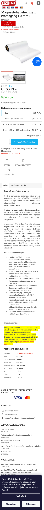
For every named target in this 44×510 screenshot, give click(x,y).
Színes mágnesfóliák (24, 353)
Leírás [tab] (5, 185)
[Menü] (38, 3)
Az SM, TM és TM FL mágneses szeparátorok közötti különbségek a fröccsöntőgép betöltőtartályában (19, 472)
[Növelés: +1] (10, 140)
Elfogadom (31, 504)
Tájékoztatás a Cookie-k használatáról (16, 435)
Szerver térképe (7, 429)
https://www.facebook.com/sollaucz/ (20, 418)
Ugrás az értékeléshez (10, 29)
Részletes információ (9, 153)
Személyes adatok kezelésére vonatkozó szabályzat (21, 446)
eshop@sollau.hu (12, 411)
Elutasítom (11, 504)
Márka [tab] (23, 185)
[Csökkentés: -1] (10, 143)
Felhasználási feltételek (10, 440)
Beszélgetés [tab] (14, 185)
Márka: (9, 32)
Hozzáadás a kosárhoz (26, 142)
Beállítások (21, 496)
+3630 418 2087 (11, 414)
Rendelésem (6, 452)
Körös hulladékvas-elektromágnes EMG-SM (18, 464)
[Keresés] (25, 3)
